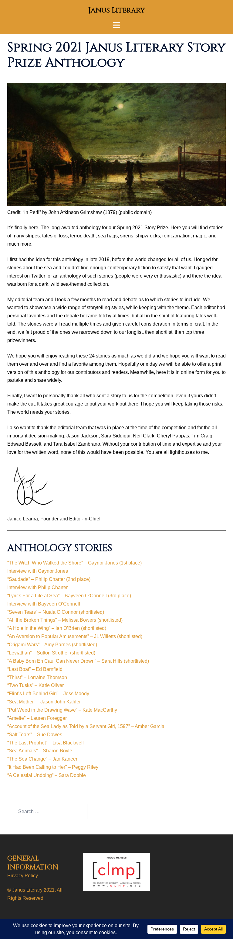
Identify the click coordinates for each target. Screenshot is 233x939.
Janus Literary (116, 10)
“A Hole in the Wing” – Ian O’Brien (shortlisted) (56, 628)
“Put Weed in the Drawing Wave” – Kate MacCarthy (62, 710)
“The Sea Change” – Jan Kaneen (43, 758)
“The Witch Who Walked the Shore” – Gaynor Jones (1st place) (74, 562)
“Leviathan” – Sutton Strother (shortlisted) (51, 652)
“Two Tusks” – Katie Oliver (35, 685)
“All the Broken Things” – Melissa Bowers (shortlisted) (65, 620)
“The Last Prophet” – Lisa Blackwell (45, 742)
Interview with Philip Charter (37, 587)
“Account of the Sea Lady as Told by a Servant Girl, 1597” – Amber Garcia (85, 726)
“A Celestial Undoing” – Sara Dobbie (46, 775)
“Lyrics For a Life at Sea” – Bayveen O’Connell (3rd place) (69, 595)
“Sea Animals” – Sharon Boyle (39, 750)
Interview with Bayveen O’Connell (43, 603)
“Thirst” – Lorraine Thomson (37, 677)
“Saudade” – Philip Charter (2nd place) (48, 579)
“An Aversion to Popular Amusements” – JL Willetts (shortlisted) (74, 636)
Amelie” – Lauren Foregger (38, 718)
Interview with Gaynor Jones (37, 571)
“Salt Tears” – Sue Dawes (34, 734)
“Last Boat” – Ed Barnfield (34, 669)
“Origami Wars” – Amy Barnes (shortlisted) (52, 644)
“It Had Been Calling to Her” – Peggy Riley (52, 767)
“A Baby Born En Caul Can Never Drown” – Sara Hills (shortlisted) (78, 661)
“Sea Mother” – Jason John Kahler (44, 701)
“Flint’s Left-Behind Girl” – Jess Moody (48, 693)
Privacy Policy (22, 875)
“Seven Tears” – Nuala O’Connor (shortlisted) (55, 612)
